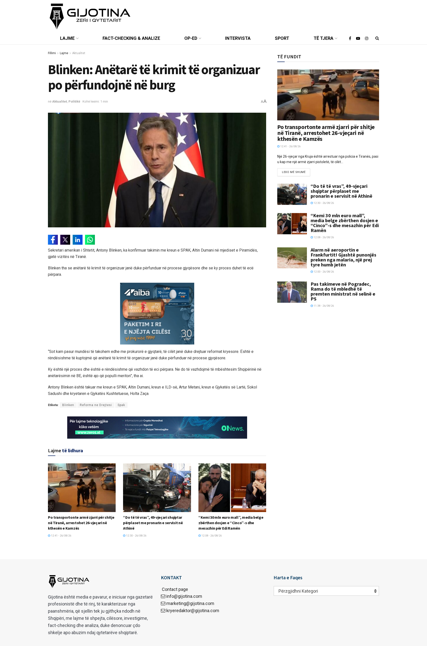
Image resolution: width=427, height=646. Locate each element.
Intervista (238, 38)
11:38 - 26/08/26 (323, 305)
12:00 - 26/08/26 (323, 271)
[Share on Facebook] (53, 240)
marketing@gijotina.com (190, 603)
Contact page (174, 589)
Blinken (68, 405)
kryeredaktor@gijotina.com (192, 610)
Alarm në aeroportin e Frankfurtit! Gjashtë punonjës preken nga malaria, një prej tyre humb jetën (343, 257)
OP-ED (190, 38)
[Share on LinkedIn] (78, 240)
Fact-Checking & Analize (131, 38)
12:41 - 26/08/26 (60, 535)
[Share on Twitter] (65, 240)
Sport (282, 38)
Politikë (74, 101)
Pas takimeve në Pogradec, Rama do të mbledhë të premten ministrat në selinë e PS (343, 291)
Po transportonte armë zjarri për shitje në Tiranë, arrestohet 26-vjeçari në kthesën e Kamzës (81, 523)
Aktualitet (78, 53)
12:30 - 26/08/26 (135, 535)
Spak (121, 405)
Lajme (67, 38)
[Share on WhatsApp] (90, 240)
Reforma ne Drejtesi (96, 405)
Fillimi (52, 53)
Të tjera (323, 38)
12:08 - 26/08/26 (211, 535)
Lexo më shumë (293, 172)
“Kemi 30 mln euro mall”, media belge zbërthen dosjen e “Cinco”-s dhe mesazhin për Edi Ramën (230, 523)
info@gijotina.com (184, 596)
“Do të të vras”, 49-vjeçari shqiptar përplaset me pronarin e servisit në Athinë (153, 523)
